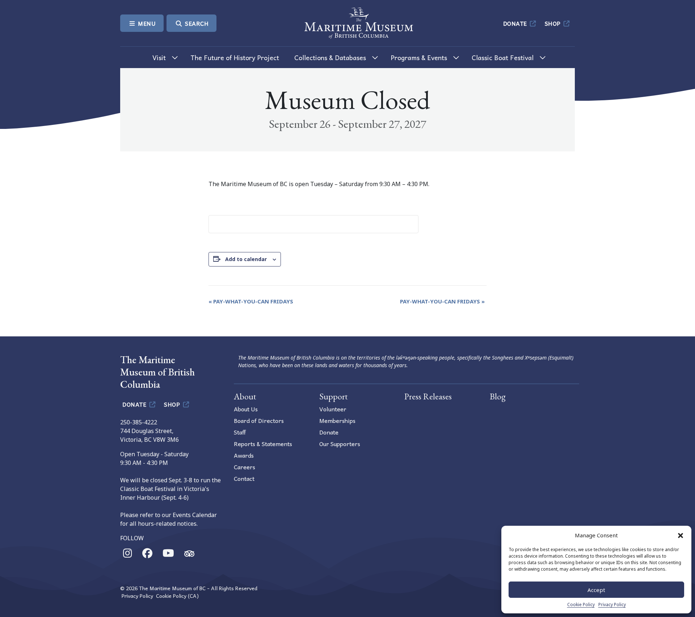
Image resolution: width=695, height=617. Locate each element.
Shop (554, 23)
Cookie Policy (581, 604)
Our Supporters (339, 443)
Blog (498, 396)
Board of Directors (259, 420)
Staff (240, 432)
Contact (244, 478)
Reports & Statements (263, 443)
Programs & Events (419, 57)
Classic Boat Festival (503, 57)
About (245, 396)
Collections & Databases (330, 57)
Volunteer (332, 409)
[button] (680, 535)
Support (333, 396)
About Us (246, 409)
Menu (146, 23)
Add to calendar (246, 259)
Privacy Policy (612, 604)
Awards (244, 455)
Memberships (337, 420)
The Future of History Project (234, 57)
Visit (159, 57)
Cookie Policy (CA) (177, 596)
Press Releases (428, 396)
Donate (516, 23)
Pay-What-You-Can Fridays (250, 301)
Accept (596, 589)
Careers (244, 466)
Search (196, 23)
